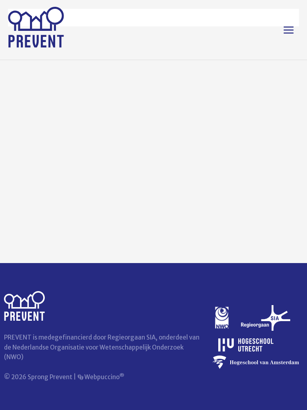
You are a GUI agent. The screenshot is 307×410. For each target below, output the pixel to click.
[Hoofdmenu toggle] (288, 30)
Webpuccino (103, 377)
